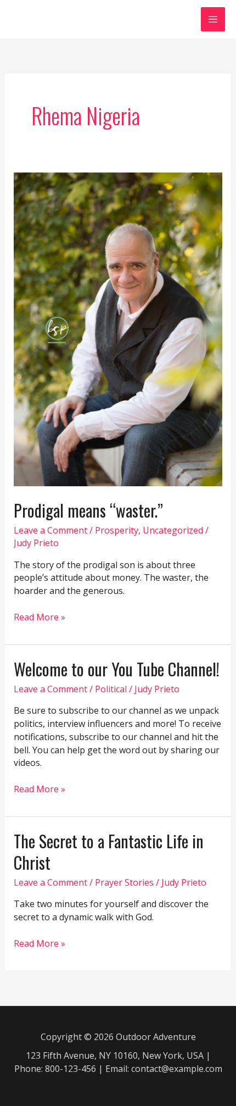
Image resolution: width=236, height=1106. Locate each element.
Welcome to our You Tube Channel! (117, 669)
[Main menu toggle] (213, 19)
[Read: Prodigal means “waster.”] (118, 329)
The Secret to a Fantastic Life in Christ (109, 852)
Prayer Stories (124, 882)
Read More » (39, 617)
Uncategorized (173, 530)
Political (111, 689)
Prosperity (116, 530)
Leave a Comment (50, 530)
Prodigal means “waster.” (88, 510)
